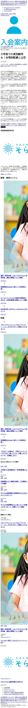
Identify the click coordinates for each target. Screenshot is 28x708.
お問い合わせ (4, 13)
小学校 (19, 123)
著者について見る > (6, 174)
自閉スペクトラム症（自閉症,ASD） (16, 125)
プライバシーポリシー (21, 702)
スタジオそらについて (12, 7)
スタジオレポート (6, 519)
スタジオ (8, 10)
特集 (2, 476)
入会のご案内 (12, 13)
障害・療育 (10, 46)
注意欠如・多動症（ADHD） (9, 123)
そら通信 (10, 9)
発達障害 (3, 125)
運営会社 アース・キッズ (8, 702)
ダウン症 (23, 123)
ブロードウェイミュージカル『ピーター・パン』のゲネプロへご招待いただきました (14, 525)
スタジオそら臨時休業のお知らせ (12, 682)
